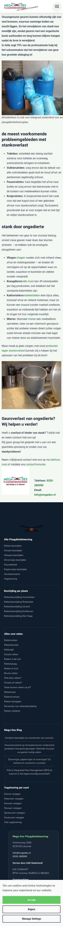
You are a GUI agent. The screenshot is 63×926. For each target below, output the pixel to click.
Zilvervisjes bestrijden (15, 559)
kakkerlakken (32, 295)
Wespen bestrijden (13, 555)
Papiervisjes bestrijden (15, 569)
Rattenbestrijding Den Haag (18, 616)
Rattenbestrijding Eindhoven (18, 611)
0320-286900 (20, 856)
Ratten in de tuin (12, 659)
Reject (31, 909)
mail (4, 464)
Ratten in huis (11, 668)
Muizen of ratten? (13, 682)
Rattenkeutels (11, 645)
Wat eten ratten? (12, 678)
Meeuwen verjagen (14, 798)
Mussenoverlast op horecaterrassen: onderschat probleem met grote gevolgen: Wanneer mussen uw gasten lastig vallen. (29, 748)
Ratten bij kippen (12, 701)
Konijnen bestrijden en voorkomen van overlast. (29, 737)
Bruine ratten (11, 673)
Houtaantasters (12, 574)
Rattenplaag (10, 663)
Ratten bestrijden (13, 545)
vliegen (21, 257)
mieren (32, 319)
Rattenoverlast (11, 696)
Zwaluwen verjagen (14, 817)
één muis (28, 281)
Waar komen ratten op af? (17, 687)
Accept (31, 900)
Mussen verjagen (13, 808)
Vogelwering (10, 578)
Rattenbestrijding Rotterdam (18, 601)
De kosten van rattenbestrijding (20, 706)
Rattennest (10, 692)
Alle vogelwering (13, 822)
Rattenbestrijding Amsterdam (19, 597)
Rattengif (9, 649)
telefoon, (55, 459)
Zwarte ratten (11, 654)
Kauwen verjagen (13, 803)
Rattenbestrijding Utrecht (17, 606)
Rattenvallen (10, 640)
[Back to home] (20, 6)
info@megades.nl (45, 494)
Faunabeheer (10, 564)
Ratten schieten (12, 711)
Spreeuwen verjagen (14, 812)
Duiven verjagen (12, 794)
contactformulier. (36, 464)
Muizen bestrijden (13, 550)
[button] (57, 6)
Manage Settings (31, 919)
